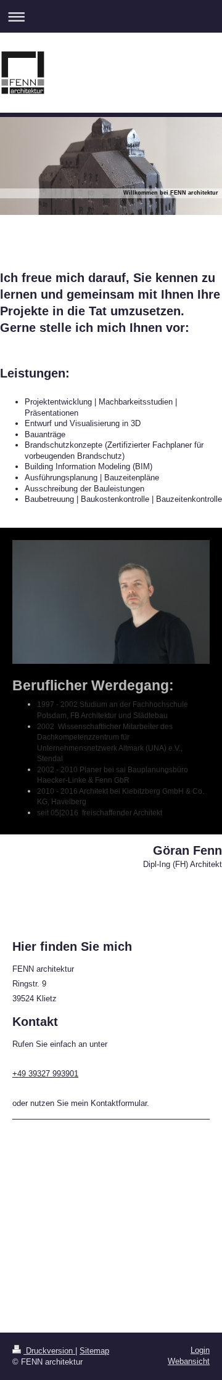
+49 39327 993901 (45, 1073)
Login (200, 1350)
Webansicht (189, 1361)
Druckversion (49, 1350)
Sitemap (94, 1350)
